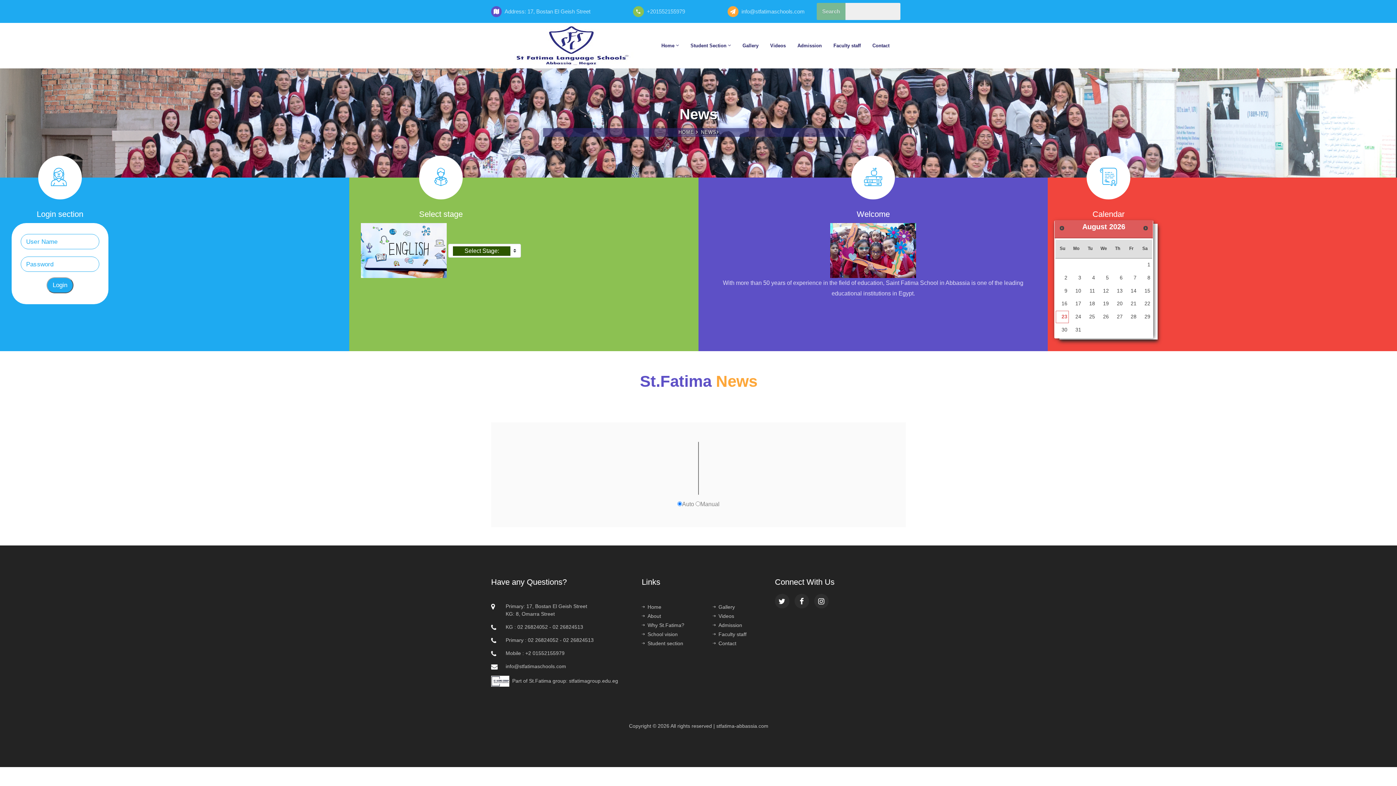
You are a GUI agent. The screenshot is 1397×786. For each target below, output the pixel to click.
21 (1134, 303)
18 (1092, 303)
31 (1078, 330)
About (654, 616)
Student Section (709, 45)
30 (1064, 330)
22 (1147, 303)
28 (1134, 316)
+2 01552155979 (545, 653)
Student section (665, 643)
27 (1120, 316)
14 (1134, 291)
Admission (809, 45)
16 (1064, 303)
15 (1147, 291)
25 (1092, 316)
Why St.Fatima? (666, 625)
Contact (880, 45)
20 (1120, 303)
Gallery (751, 45)
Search (831, 11)
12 (1106, 291)
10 (1078, 291)
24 (1078, 316)
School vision (663, 634)
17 (1078, 303)
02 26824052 (532, 627)
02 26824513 (568, 627)
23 (1064, 316)
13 (1120, 291)
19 (1106, 303)
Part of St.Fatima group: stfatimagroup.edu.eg (565, 680)
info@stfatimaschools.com (536, 666)
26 (1106, 316)
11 (1092, 291)
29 (1147, 316)
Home (668, 45)
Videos (778, 45)
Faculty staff (847, 45)
